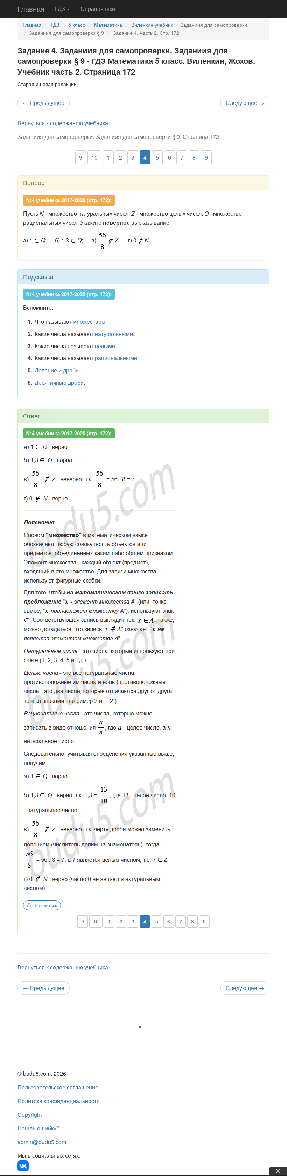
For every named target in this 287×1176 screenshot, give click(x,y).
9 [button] (80, 157)
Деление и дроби (57, 370)
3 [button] (132, 157)
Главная (31, 9)
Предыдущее (43, 103)
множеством (89, 321)
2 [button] (120, 157)
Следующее (245, 103)
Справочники (97, 9)
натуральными (114, 334)
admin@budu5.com (42, 1142)
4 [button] (145, 157)
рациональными (116, 358)
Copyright (30, 1114)
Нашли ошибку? (38, 1128)
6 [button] (169, 157)
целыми (105, 346)
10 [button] (94, 157)
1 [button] (108, 157)
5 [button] (157, 157)
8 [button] (194, 157)
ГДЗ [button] (60, 9)
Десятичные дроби (59, 382)
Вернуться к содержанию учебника (63, 123)
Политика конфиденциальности (59, 1101)
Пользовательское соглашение (58, 1087)
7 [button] (181, 157)
